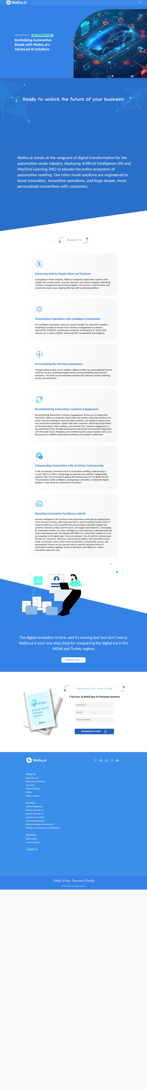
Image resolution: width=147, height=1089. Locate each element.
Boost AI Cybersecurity (35, 814)
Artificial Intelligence (34, 807)
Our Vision (30, 785)
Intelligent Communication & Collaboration (43, 828)
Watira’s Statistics (33, 789)
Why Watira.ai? (32, 778)
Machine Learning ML (34, 810)
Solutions (31, 835)
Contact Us (32, 849)
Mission (29, 792)
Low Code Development (35, 821)
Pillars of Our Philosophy (35, 782)
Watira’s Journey (32, 796)
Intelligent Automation (35, 817)
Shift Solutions (31, 839)
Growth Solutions (33, 842)
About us (31, 774)
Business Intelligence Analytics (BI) (39, 824)
